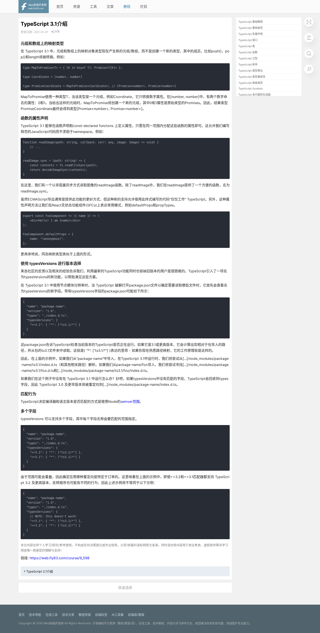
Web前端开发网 (54, 623)
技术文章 (68, 614)
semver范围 (130, 401)
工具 (93, 6)
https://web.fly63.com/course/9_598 (59, 558)
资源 (76, 6)
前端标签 (101, 614)
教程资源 (85, 614)
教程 (126, 6)
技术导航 (35, 614)
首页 (59, 6)
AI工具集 (118, 614)
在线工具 (51, 614)
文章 (110, 6)
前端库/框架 (136, 614)
